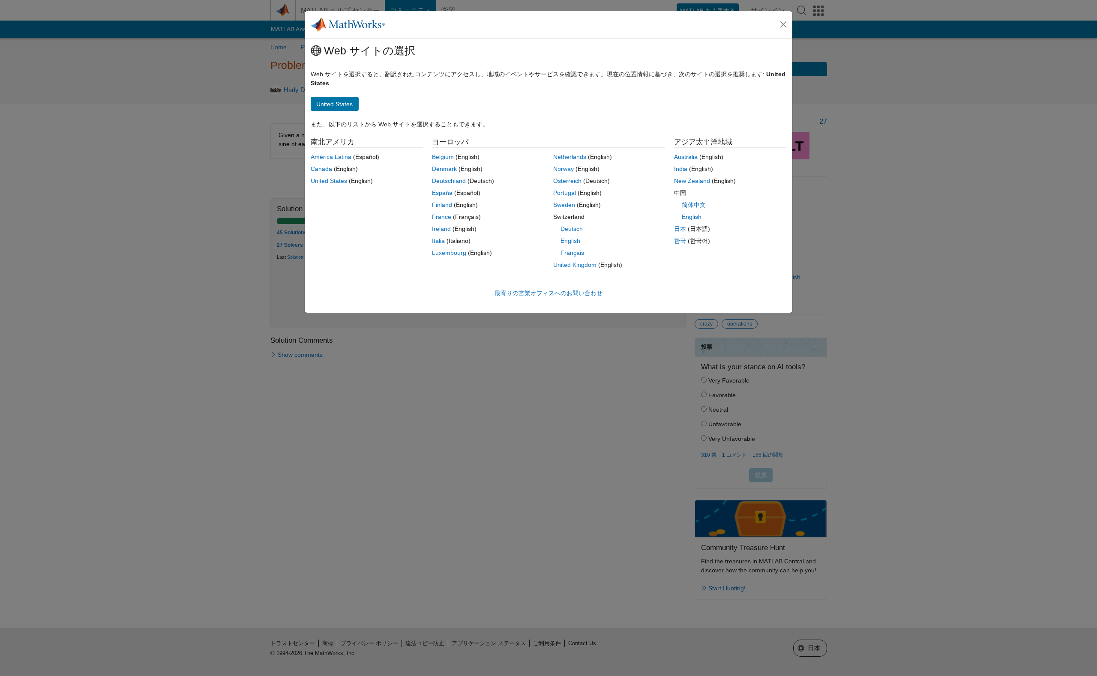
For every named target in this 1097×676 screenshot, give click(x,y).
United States (329, 180)
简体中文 (694, 204)
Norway (563, 168)
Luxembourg (449, 252)
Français (572, 252)
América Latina (331, 156)
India (680, 168)
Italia (438, 240)
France (441, 216)
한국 (680, 240)
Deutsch (571, 228)
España (442, 192)
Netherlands (569, 156)
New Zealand (692, 180)
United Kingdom (574, 264)
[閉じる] (783, 24)
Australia (686, 156)
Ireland (441, 228)
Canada (321, 168)
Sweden (564, 204)
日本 (680, 228)
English (570, 240)
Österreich (567, 180)
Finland (442, 204)
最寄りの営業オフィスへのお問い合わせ (548, 293)
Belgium (443, 156)
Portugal (564, 192)
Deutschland (449, 180)
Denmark (444, 168)
